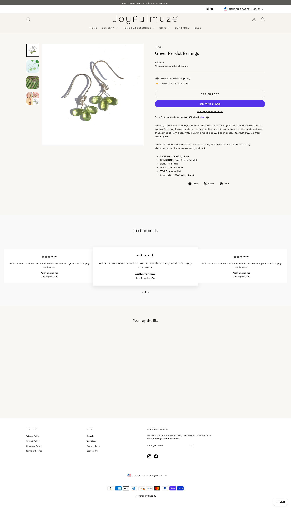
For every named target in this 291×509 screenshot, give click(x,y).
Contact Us (92, 451)
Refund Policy (33, 441)
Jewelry (108, 28)
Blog (198, 28)
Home (93, 28)
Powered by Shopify (145, 496)
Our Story (182, 28)
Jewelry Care (93, 446)
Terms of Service (34, 451)
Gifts (163, 28)
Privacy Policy (33, 436)
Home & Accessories (137, 28)
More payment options (210, 111)
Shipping (159, 66)
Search (90, 436)
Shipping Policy (33, 446)
